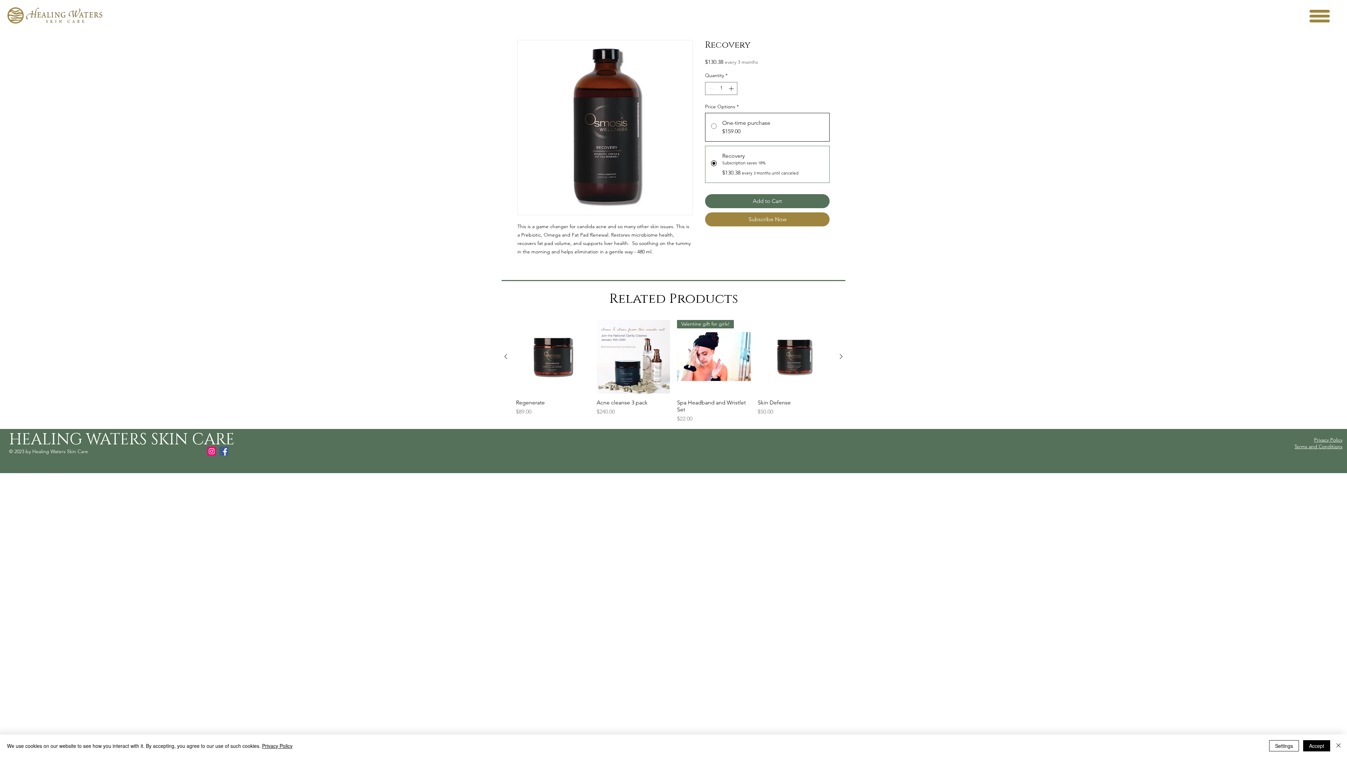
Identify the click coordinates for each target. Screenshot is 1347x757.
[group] (673, 371)
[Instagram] (211, 451)
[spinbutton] (721, 88)
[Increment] (732, 88)
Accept (1316, 745)
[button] (1319, 16)
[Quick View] (553, 357)
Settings (1284, 745)
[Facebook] (224, 451)
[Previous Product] (506, 356)
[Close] (1338, 745)
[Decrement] (710, 88)
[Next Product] (841, 356)
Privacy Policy (277, 745)
